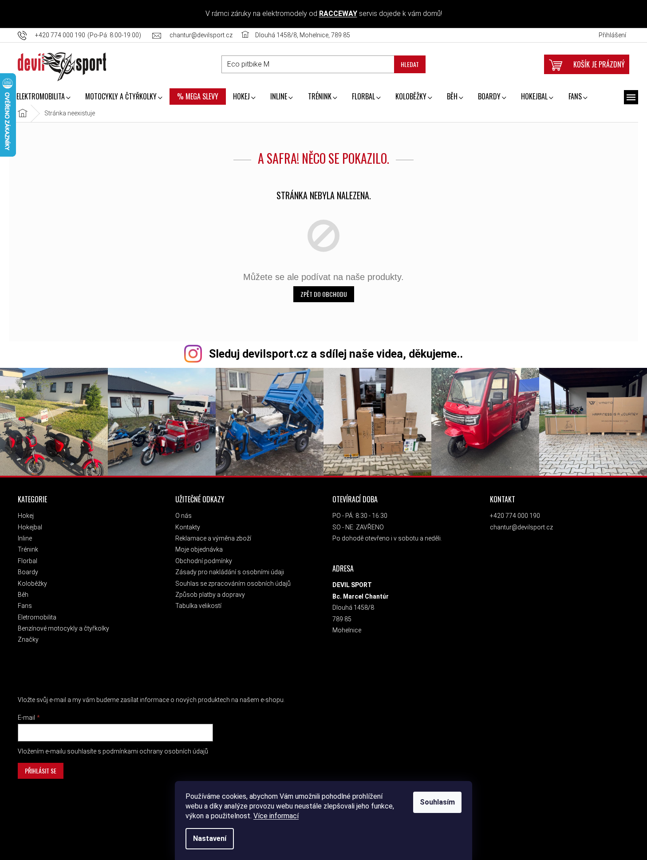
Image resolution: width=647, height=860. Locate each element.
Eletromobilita (37, 617)
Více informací (276, 816)
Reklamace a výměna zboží (213, 538)
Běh (23, 594)
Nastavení (209, 838)
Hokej (26, 515)
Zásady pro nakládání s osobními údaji (229, 572)
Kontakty (187, 527)
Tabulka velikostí (198, 605)
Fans (25, 605)
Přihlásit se (40, 770)
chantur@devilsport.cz (521, 527)
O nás (183, 515)
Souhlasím (437, 802)
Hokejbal (30, 527)
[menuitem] (43, 97)
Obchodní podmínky (203, 560)
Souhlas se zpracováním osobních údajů (233, 583)
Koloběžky (32, 583)
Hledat (410, 64)
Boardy (28, 572)
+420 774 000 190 (515, 515)
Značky (28, 639)
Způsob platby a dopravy (210, 594)
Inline (25, 538)
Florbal (27, 560)
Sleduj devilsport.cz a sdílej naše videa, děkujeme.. (336, 353)
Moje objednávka (199, 549)
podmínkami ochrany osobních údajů (155, 751)
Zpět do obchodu (323, 294)
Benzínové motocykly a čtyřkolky (63, 628)
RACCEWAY (338, 13)
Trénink (28, 549)
